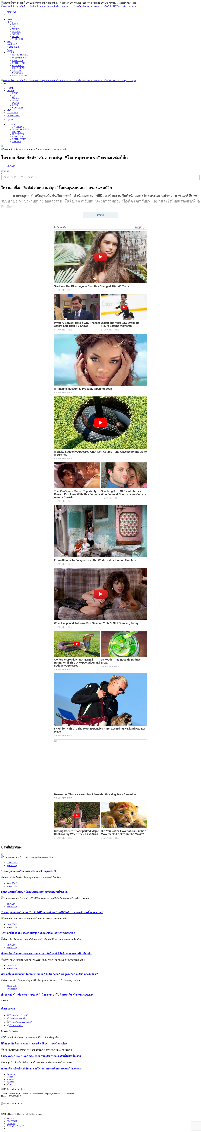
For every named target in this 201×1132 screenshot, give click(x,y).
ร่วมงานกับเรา (19, 58)
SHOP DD (16, 132)
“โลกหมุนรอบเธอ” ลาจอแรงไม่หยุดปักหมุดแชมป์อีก (29, 871)
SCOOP (15, 34)
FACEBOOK (18, 65)
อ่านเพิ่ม (100, 215)
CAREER (16, 141)
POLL (9, 50)
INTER (15, 36)
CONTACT (12, 1121)
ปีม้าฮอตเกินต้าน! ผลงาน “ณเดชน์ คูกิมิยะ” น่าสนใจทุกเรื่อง (34, 1043)
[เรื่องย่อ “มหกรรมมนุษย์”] (19, 1022)
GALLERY (12, 44)
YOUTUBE (17, 73)
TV (13, 27)
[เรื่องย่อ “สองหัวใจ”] (17, 1019)
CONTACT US (19, 63)
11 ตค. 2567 (12, 863)
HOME (10, 19)
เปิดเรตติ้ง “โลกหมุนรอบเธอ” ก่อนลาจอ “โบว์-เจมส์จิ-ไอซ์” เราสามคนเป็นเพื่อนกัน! (46, 953)
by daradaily (12, 865)
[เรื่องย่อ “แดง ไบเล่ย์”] (17, 1015)
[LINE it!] (8, 171)
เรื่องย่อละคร (13, 47)
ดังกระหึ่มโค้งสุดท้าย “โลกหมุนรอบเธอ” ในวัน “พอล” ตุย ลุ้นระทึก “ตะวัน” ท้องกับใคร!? (49, 974)
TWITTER (17, 70)
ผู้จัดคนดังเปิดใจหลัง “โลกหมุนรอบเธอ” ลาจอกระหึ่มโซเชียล (34, 891)
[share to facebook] (2, 171)
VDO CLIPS (18, 39)
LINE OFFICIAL (20, 75)
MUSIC (15, 29)
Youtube (10, 1081)
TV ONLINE (18, 127)
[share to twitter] (5, 171)
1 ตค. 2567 (12, 166)
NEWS (10, 22)
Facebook (11, 1074)
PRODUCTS (18, 134)
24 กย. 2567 (12, 965)
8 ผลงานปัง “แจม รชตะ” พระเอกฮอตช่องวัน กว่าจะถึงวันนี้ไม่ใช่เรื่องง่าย (41, 1056)
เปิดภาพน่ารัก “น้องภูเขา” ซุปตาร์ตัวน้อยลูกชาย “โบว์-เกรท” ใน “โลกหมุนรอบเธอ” (47, 994)
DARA (15, 24)
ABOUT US (17, 60)
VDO (9, 41)
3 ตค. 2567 (12, 883)
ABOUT (10, 1119)
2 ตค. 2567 (12, 904)
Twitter (10, 1077)
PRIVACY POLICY (16, 1126)
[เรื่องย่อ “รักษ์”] (15, 1025)
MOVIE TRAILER (20, 55)
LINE (11, 1084)
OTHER (10, 52)
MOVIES (16, 31)
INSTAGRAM (18, 68)
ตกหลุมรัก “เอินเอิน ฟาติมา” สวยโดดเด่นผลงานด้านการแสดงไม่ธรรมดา (41, 1068)
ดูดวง (10, 119)
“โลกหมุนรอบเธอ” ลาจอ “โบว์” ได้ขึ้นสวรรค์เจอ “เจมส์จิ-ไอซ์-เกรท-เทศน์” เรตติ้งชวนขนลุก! (52, 912)
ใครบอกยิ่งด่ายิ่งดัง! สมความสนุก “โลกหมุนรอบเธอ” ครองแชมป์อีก (38, 933)
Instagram (11, 1079)
